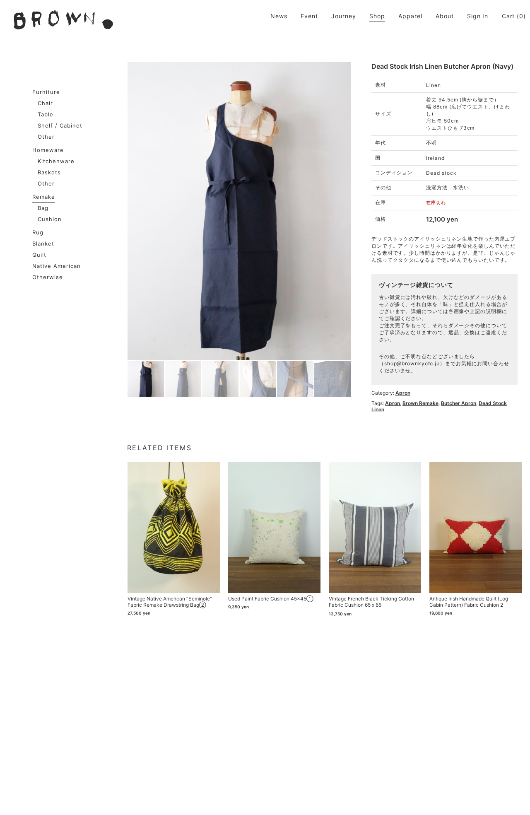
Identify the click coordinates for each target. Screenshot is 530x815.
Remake (43, 196)
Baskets (49, 172)
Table (45, 114)
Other (46, 136)
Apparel (410, 15)
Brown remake (420, 403)
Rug (37, 232)
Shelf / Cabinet (60, 125)
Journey (343, 15)
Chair (45, 103)
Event (309, 15)
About (445, 15)
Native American (56, 266)
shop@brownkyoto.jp (412, 363)
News (278, 15)
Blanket (43, 243)
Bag (43, 208)
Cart (508, 15)
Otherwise (47, 277)
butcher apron (458, 403)
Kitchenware (56, 161)
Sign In (477, 15)
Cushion (50, 219)
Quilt (39, 254)
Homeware (48, 150)
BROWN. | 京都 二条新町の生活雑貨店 (63, 19)
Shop (377, 15)
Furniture (46, 92)
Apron (402, 393)
